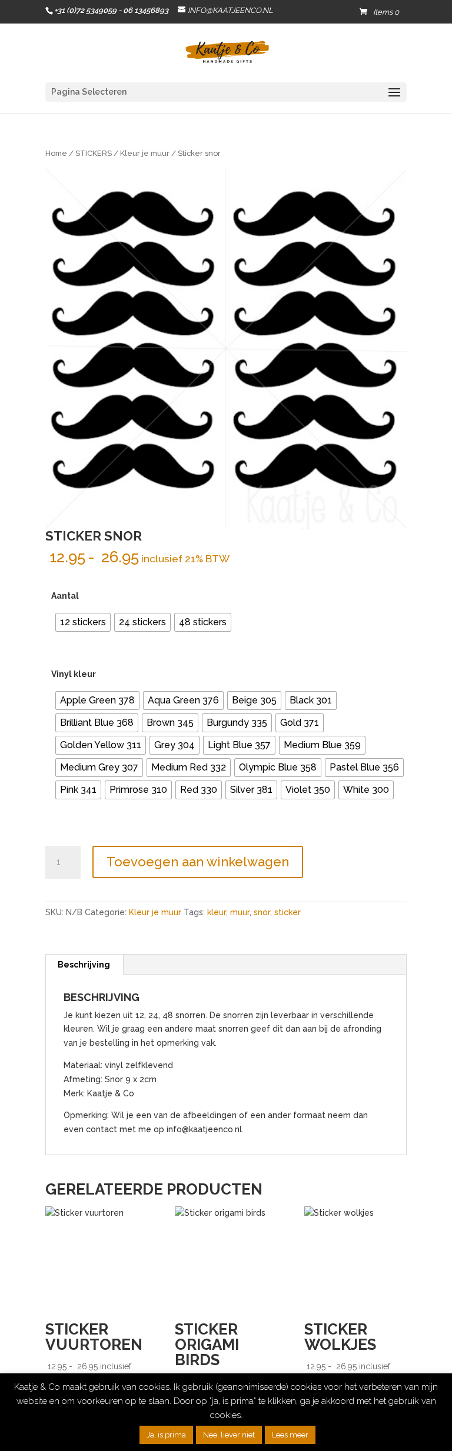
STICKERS (93, 153)
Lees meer (290, 1434)
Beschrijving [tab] (84, 964)
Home (56, 153)
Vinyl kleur (73, 674)
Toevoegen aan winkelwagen (198, 861)
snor (262, 912)
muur (240, 912)
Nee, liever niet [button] (229, 1434)
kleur (216, 912)
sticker (287, 912)
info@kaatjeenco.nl (204, 1129)
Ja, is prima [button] (166, 1434)
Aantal (65, 596)
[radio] (83, 622)
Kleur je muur (145, 153)
